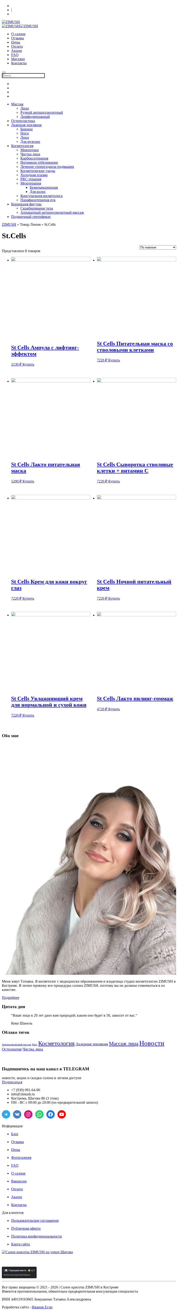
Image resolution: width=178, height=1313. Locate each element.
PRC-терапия (30, 179)
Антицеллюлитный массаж (16, 1044)
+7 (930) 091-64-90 (24, 14)
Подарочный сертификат (31, 217)
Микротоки (29, 150)
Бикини (26, 129)
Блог (34, 1044)
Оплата (17, 46)
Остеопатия (12, 1049)
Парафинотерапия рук (38, 200)
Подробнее (10, 998)
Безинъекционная (44, 187)
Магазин (18, 59)
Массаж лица (123, 1043)
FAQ (15, 55)
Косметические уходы (37, 171)
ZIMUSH (9, 224)
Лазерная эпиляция (26, 125)
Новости (151, 1043)
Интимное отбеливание (39, 162)
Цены (15, 42)
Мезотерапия (30, 183)
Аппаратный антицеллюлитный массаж (52, 212)
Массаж (17, 104)
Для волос (38, 192)
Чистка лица (30, 154)
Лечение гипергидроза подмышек (47, 167)
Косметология (22, 146)
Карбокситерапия (34, 158)
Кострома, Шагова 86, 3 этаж (31, 6)
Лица (24, 108)
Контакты (19, 63)
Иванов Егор (42, 1307)
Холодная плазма (34, 175)
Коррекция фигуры (26, 204)
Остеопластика (23, 121)
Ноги (24, 133)
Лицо (24, 137)
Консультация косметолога (41, 196)
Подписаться (12, 1082)
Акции (16, 51)
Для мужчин (30, 142)
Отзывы (17, 38)
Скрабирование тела (36, 208)
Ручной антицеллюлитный (41, 112)
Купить (28, 364)
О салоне (18, 34)
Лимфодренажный (35, 117)
